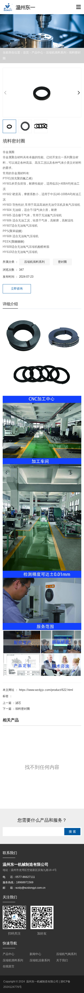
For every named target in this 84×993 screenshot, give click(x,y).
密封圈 (62, 261)
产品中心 (37, 52)
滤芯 (18, 703)
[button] (78, 93)
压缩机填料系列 (56, 52)
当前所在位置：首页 (16, 52)
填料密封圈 (22, 708)
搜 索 (72, 831)
